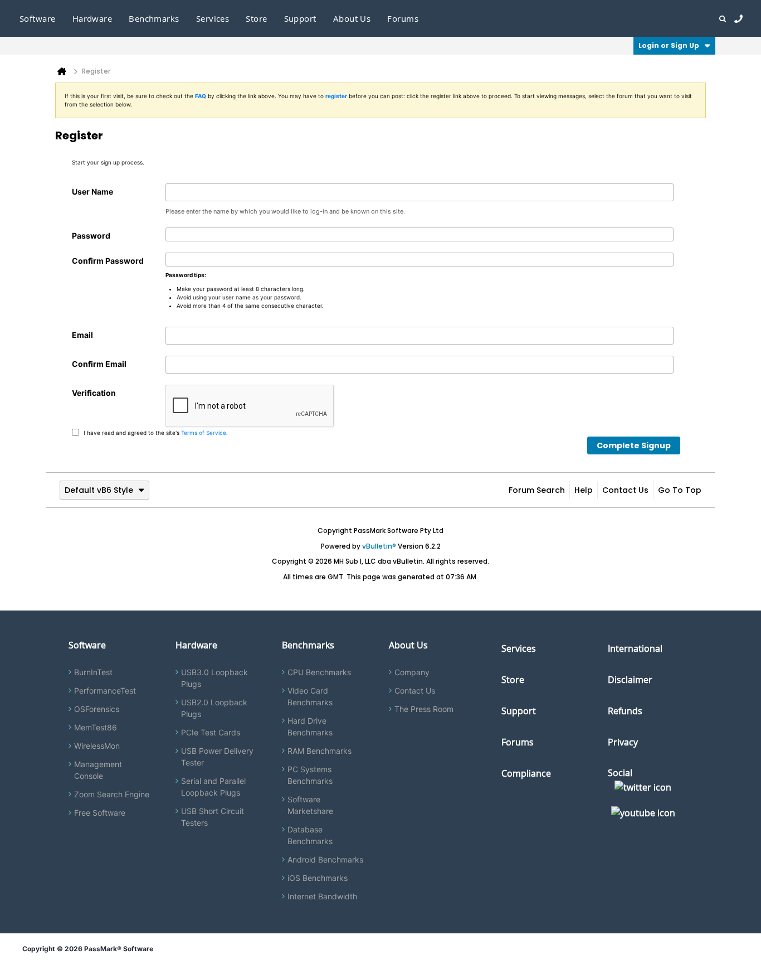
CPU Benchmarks (319, 672)
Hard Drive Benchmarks (310, 726)
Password (91, 235)
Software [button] (37, 18)
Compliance (526, 773)
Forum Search (537, 490)
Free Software (99, 812)
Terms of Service (203, 432)
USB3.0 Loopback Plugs (214, 678)
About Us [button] (352, 18)
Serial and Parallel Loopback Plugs (213, 786)
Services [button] (213, 18)
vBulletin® (379, 546)
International (635, 648)
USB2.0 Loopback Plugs (214, 708)
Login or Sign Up (668, 45)
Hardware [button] (92, 18)
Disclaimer (630, 680)
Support (300, 18)
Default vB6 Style (99, 490)
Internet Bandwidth (322, 896)
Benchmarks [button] (154, 18)
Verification (94, 393)
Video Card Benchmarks (310, 696)
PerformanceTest (105, 690)
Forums (402, 18)
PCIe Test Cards (210, 732)
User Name (92, 191)
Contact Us (625, 490)
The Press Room (423, 709)
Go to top (679, 490)
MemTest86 (95, 727)
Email (82, 335)
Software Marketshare (310, 805)
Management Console (98, 770)
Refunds (625, 711)
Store (512, 680)
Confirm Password (108, 260)
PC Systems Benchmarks (310, 775)
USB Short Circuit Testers (212, 816)
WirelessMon (97, 745)
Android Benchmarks (325, 859)
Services (518, 648)
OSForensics (96, 709)
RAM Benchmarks (319, 750)
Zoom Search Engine (111, 794)
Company (412, 672)
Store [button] (256, 18)
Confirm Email (99, 364)
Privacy (623, 742)
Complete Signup (634, 445)
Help (583, 490)
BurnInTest (93, 672)
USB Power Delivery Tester (217, 756)
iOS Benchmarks (317, 878)
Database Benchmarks (310, 835)
